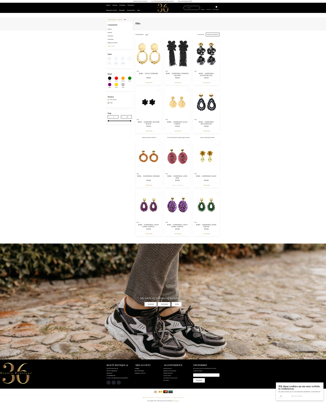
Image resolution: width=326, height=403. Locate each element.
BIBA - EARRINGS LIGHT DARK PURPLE (148, 226)
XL (109, 63)
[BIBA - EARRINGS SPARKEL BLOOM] (177, 53)
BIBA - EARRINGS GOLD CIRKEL (177, 123)
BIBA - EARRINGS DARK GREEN (206, 226)
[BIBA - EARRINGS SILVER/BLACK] (206, 53)
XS (109, 58)
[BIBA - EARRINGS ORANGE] (148, 156)
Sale (138, 10)
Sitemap (174, 397)
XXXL (123, 63)
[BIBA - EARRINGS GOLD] (206, 156)
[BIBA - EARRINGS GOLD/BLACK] (206, 102)
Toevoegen (148, 82)
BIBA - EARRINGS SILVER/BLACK (206, 74)
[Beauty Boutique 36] (163, 7)
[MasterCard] (165, 391)
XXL (116, 63)
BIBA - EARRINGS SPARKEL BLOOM (177, 74)
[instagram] (114, 382)
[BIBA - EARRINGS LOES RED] (177, 156)
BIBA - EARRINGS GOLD (206, 176)
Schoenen (131, 5)
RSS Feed (181, 397)
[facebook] (109, 382)
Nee (287, 396)
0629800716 (111, 375)
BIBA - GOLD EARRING (148, 73)
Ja (281, 396)
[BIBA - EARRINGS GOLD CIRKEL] (177, 102)
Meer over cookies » (297, 396)
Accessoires (131, 10)
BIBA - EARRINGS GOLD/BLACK (206, 123)
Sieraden (122, 10)
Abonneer (199, 380)
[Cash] (155, 391)
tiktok (177, 304)
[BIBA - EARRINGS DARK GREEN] (206, 205)
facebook (151, 304)
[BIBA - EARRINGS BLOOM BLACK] (148, 102)
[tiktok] (119, 382)
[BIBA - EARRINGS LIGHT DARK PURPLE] (148, 205)
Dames (115, 5)
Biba (111, 103)
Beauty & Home (111, 10)
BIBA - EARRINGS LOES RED (177, 177)
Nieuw (108, 5)
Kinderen (122, 5)
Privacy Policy (167, 397)
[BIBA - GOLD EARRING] (148, 53)
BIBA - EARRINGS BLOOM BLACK (148, 123)
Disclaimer (158, 397)
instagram (164, 304)
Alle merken (113, 99)
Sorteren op (201, 34)
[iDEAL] (160, 391)
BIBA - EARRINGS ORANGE (148, 176)
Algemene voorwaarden (148, 397)
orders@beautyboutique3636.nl (119, 378)
